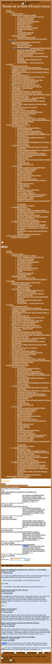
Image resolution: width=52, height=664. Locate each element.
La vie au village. (17, 166)
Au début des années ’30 (25, 164)
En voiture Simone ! (23, 185)
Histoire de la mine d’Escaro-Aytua (18, 125)
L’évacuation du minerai (19, 207)
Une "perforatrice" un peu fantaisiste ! (29, 131)
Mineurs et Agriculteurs (24, 174)
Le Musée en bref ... (18, 13)
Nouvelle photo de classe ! (25, 183)
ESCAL (9, 662)
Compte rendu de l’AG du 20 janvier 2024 (25, 81)
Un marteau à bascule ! (24, 26)
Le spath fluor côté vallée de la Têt (28, 223)
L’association (11, 40)
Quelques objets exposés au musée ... (18, 236)
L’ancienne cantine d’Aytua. (20, 115)
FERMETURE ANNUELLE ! (20, 75)
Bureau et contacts (23, 47)
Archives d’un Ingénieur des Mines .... (29, 128)
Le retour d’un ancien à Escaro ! (22, 117)
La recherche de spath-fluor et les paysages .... (32, 224)
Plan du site (10, 652)
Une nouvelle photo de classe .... (27, 178)
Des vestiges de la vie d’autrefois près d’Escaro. (27, 112)
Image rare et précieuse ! (25, 191)
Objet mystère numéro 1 (25, 23)
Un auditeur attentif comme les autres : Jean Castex (28, 118)
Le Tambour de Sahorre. (25, 172)
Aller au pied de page (33, 2)
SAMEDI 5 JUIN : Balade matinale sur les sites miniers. (29, 104)
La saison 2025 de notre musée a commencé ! (27, 67)
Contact (22, 652)
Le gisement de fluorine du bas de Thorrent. (31, 226)
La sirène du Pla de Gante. (25, 18)
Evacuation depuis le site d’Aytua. (28, 220)
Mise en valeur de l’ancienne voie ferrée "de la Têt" (28, 77)
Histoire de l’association (24, 45)
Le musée (10, 12)
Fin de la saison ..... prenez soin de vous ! (30, 62)
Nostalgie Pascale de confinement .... (29, 190)
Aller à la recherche (19, 2)
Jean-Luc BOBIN (9, 543)
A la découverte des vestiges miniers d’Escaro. (27, 86)
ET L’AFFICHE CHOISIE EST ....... (23, 78)
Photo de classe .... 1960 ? (25, 197)
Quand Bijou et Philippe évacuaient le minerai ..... (32, 210)
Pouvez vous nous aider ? (20, 237)
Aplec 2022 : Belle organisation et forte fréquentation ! (18, 637)
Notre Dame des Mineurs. (25, 199)
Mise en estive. (16, 106)
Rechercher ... (5, 559)
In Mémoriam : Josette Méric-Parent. (23, 83)
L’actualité (9, 64)
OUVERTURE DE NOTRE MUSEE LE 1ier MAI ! (27, 80)
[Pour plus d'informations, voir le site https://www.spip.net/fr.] (12, 660)
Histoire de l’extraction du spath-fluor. (29, 234)
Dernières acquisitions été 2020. (27, 28)
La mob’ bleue (21, 204)
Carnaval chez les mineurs (25, 205)
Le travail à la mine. (19, 126)
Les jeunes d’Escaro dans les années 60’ (30, 196)
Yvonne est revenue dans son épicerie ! (24, 107)
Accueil (8, 10)
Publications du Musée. (19, 35)
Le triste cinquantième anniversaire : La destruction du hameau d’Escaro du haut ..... (33, 150)
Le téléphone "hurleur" (24, 34)
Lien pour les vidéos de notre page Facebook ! (32, 39)
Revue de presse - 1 (18, 109)
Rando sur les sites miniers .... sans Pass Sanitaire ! (28, 97)
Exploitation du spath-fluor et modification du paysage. (29, 221)
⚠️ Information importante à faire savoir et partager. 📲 (29, 101)
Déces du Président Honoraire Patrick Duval (26, 42)
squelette (33, 652)
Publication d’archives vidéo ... (27, 37)
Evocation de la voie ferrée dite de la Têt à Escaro (33, 212)
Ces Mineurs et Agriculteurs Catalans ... (24, 110)
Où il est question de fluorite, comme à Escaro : (27, 93)
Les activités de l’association (21, 48)
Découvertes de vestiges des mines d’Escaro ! (27, 91)
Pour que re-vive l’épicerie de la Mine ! (24, 113)
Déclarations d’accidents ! (25, 20)
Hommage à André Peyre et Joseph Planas (31, 167)
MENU (4, 247)
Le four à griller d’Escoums (25, 213)
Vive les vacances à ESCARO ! (27, 169)
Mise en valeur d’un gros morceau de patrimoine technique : (20, 623)
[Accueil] (26, 3)
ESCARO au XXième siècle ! (26, 171)
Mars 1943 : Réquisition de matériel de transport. (32, 217)
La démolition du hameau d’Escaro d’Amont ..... (32, 153)
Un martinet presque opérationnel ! (28, 21)
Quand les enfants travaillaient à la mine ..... (31, 132)
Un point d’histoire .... (24, 140)
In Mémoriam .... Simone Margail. (22, 88)
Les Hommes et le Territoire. (21, 145)
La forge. (20, 31)
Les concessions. (23, 144)
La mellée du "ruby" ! (23, 186)
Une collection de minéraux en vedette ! (24, 99)
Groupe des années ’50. (25, 156)
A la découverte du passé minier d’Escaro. (30, 53)
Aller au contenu (6, 2)
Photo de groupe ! (23, 158)
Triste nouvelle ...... (18, 90)
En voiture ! (20, 188)
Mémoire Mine (8, 505)
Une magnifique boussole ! (25, 32)
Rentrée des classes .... (25, 24)
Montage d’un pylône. (24, 209)
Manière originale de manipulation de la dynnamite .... (34, 142)
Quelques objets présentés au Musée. (24, 15)
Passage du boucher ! (24, 177)
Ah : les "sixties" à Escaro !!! (26, 193)
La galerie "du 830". (23, 163)
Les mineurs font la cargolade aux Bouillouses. (32, 155)
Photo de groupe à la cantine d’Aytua (29, 175)
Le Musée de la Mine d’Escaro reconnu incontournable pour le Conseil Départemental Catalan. (31, 120)
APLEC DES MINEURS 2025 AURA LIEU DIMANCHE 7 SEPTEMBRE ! (30, 50)
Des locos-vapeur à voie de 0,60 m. (28, 215)
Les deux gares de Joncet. (25, 218)
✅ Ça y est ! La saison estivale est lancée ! (26, 85)
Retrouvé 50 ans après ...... (26, 29)
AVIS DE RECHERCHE (24, 129)
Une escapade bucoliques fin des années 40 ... (32, 194)
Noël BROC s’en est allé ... (20, 123)
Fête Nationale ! (17, 102)
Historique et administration (20, 43)
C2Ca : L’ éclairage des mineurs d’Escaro (30, 16)
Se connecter (5, 481)
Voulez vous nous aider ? (25, 54)
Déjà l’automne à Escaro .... (20, 66)
